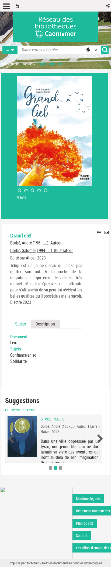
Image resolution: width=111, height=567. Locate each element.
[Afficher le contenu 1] (50, 468)
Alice (30, 258)
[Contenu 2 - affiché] (55, 468)
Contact (81, 535)
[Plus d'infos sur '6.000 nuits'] (22, 436)
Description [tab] (45, 324)
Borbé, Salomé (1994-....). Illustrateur (41, 250)
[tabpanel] (46, 349)
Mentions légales (88, 498)
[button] (108, 6)
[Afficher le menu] (6, 6)
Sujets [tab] (20, 324)
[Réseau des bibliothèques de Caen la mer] (36, 522)
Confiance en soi (23, 355)
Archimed (32, 563)
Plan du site (84, 523)
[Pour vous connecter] (18, 6)
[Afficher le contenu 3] (60, 468)
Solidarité (18, 361)
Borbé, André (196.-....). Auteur (36, 243)
